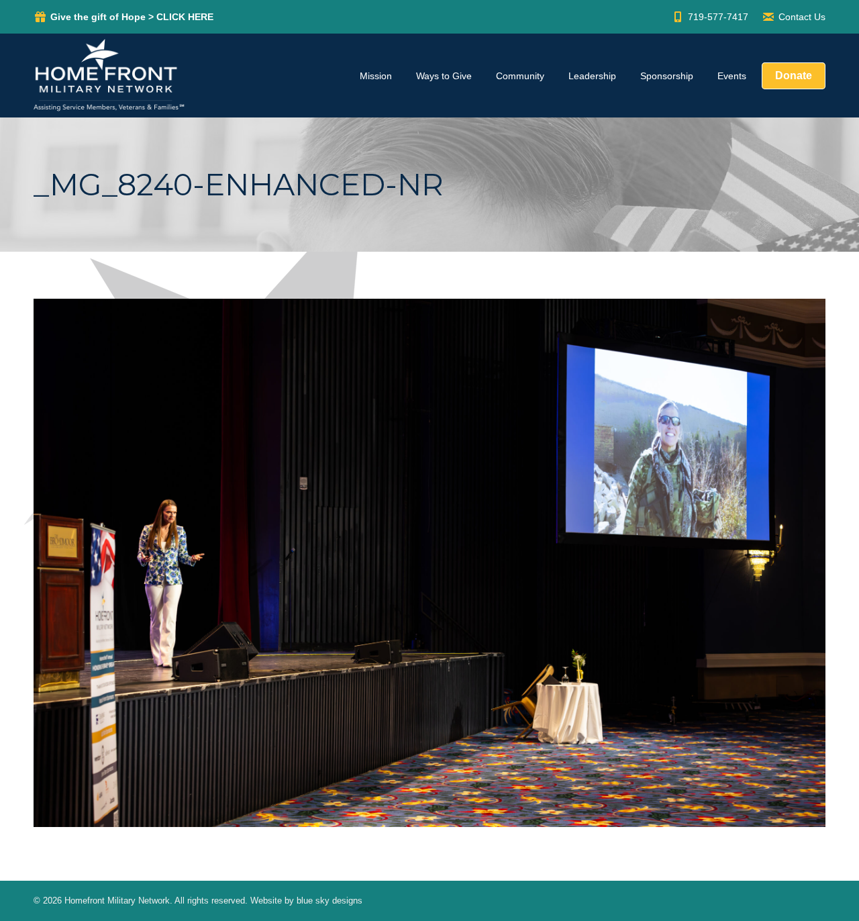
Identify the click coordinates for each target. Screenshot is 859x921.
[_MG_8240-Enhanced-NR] (429, 563)
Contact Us (801, 16)
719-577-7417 (718, 16)
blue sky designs (329, 900)
